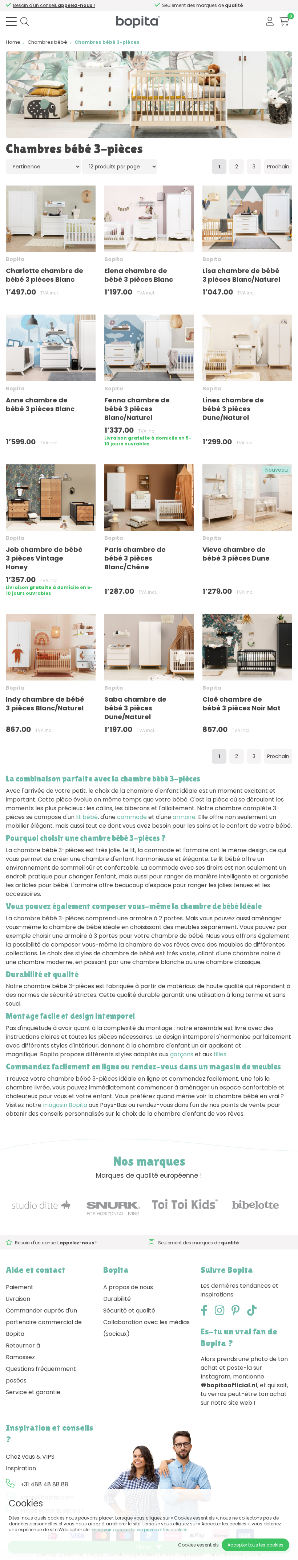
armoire (184, 817)
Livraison (18, 1299)
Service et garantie (33, 1392)
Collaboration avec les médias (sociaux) (146, 1328)
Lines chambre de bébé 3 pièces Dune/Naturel (233, 408)
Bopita (15, 259)
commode (132, 817)
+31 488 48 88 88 (44, 1484)
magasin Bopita (65, 1105)
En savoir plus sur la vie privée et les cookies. (140, 1529)
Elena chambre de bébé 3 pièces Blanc (138, 275)
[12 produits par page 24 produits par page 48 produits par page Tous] (119, 166)
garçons (181, 1054)
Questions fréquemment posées (41, 1375)
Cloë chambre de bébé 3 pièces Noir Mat (241, 704)
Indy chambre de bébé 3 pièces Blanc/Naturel (45, 704)
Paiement (19, 1287)
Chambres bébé (47, 42)
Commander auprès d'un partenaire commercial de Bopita (44, 1322)
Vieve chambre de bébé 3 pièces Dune (236, 554)
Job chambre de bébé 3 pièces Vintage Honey (44, 558)
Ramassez (20, 1357)
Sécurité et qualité (129, 1310)
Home (13, 42)
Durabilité (117, 1299)
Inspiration (21, 1468)
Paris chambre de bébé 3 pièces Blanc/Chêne (135, 558)
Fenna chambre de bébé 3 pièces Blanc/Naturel (137, 408)
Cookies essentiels (198, 1545)
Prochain (278, 166)
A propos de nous (128, 1287)
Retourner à (23, 1345)
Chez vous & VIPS (30, 1456)
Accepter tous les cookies (255, 1545)
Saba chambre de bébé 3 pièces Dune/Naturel (135, 708)
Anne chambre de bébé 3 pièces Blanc (40, 404)
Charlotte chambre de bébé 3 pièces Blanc (44, 275)
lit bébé (87, 817)
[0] (284, 21)
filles (220, 1054)
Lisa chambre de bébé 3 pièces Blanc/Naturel (241, 275)
